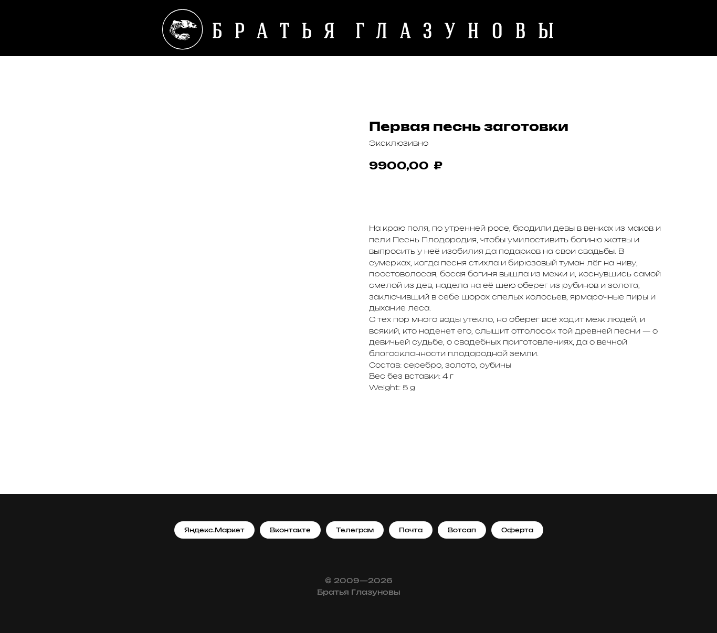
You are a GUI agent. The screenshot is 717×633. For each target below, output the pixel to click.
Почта (411, 530)
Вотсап (462, 530)
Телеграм (355, 530)
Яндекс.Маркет (214, 530)
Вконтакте (290, 530)
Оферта (517, 530)
